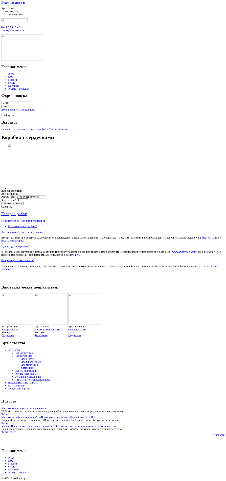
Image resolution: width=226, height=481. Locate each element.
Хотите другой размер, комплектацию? (23, 232)
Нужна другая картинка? (15, 246)
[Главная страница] (13, 2)
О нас (11, 73)
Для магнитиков (24, 353)
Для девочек (28, 358)
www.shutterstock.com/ (184, 251)
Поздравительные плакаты (23, 382)
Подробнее (8, 335)
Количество (9, 200)
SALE (11, 82)
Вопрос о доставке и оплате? (17, 260)
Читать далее (8, 414)
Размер (5, 196)
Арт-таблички (16, 385)
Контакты (13, 85)
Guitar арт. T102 (77, 329)
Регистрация (28, 109)
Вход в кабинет (10, 109)
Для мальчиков (29, 364)
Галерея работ (14, 214)
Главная (5, 129)
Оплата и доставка (18, 88)
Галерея (12, 79)
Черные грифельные (26, 373)
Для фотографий (36, 129)
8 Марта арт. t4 (10, 329)
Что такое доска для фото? (22, 226)
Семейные (27, 367)
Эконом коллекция (25, 370)
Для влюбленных (58, 129)
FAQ (10, 76)
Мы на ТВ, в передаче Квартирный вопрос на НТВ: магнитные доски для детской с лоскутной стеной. (59, 426)
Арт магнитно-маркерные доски (33, 379)
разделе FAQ (207, 237)
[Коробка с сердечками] (31, 188)
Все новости (218, 434)
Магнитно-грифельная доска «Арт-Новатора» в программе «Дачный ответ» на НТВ (48, 417)
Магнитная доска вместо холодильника (23, 408)
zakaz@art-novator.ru (12, 30)
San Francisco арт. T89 (47, 329)
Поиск (5, 102)
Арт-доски (19, 129)
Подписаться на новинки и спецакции (23, 220)
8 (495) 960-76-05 (11, 27)
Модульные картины (19, 388)
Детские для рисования (28, 376)
